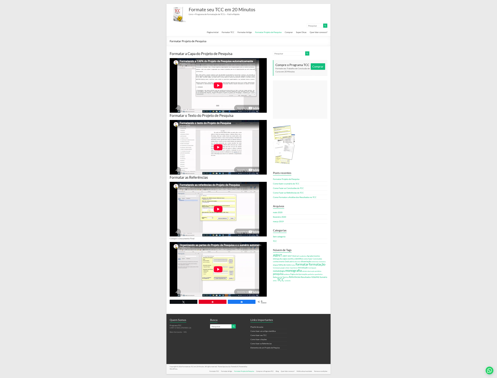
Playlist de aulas (256, 327)
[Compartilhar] (241, 302)
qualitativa (311, 274)
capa (285, 258)
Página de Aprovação (298, 274)
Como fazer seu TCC (258, 335)
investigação (312, 268)
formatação (317, 264)
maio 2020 (277, 212)
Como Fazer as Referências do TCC (288, 192)
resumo (315, 276)
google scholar (285, 268)
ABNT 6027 (287, 256)
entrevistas (315, 261)
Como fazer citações (258, 339)
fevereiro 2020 (279, 217)
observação (311, 271)
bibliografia (277, 259)
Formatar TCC (228, 32)
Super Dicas (301, 32)
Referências (294, 277)
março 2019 (278, 221)
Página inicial (212, 32)
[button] (489, 370)
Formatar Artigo (244, 32)
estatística (322, 261)
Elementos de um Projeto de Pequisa (265, 348)
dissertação (306, 261)
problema (287, 274)
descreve (298, 261)
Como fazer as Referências (261, 343)
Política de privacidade (304, 371)
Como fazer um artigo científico (263, 331)
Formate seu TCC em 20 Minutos (222, 9)
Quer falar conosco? (318, 32)
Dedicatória (289, 261)
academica (303, 256)
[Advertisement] (300, 99)
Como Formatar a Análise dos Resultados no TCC (294, 197)
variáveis (288, 280)
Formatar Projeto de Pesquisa (268, 32)
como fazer (307, 259)
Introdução (303, 267)
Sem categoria (279, 236)
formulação (276, 268)
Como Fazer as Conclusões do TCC (288, 188)
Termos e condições (320, 371)
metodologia (279, 271)
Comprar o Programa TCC (265, 371)
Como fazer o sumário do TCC (286, 183)
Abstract (295, 256)
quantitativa (319, 274)
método (304, 271)
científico (299, 258)
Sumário (323, 277)
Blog (277, 371)
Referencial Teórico (281, 277)
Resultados (306, 277)
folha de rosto (285, 264)
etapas (275, 265)
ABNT (277, 255)
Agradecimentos (313, 256)
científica (290, 259)
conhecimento (278, 261)
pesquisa (278, 273)
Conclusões (317, 259)
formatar (302, 264)
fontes (293, 265)
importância (293, 268)
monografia (293, 270)
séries (275, 280)
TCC (275, 241)
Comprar (289, 32)
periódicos (318, 271)
